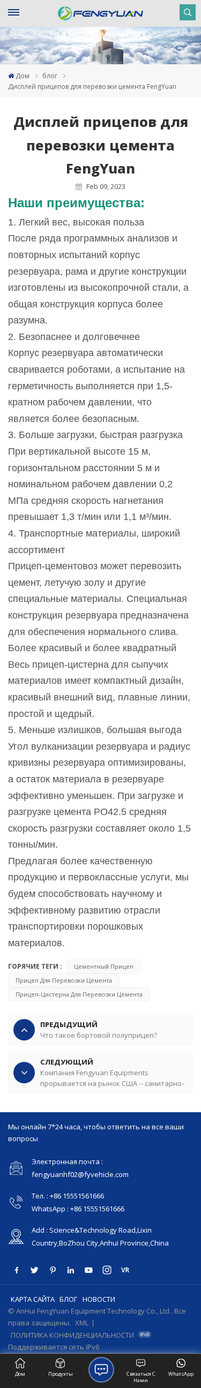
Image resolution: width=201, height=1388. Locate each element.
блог (49, 75)
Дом (22, 75)
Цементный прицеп (103, 966)
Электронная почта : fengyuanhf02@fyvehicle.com (80, 1168)
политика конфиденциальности (72, 1335)
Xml (81, 1322)
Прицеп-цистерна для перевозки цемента (79, 994)
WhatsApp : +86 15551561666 (78, 1208)
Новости (99, 1299)
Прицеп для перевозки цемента (64, 980)
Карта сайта (33, 1299)
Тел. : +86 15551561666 (68, 1196)
